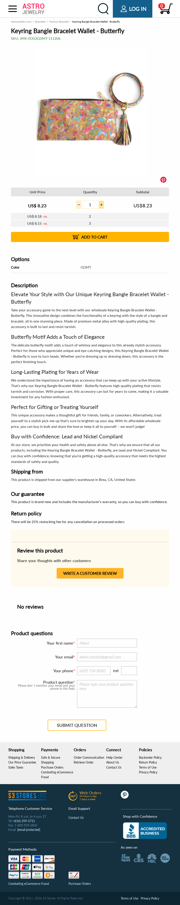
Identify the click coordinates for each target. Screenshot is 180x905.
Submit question (77, 725)
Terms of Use (148, 767)
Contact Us (113, 767)
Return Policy (148, 762)
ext (116, 670)
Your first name (60, 643)
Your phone (63, 670)
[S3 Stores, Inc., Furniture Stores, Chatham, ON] (145, 830)
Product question (58, 682)
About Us (112, 762)
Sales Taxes (15, 767)
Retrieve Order (84, 762)
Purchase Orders (52, 767)
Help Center (114, 757)
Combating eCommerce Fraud (28, 883)
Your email (64, 656)
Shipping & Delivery (21, 757)
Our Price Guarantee (22, 762)
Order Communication (89, 757)
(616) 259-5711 (24, 821)
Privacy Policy (148, 772)
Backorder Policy (150, 757)
